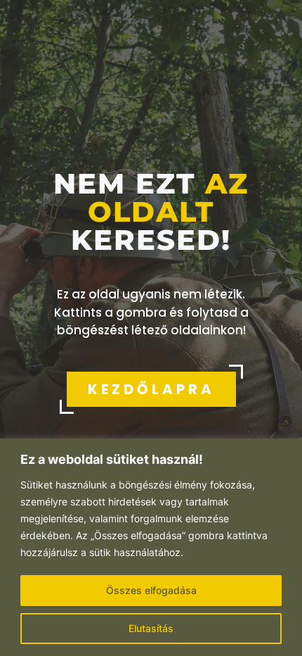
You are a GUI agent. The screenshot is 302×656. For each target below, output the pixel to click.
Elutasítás (151, 628)
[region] (151, 547)
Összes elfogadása (151, 590)
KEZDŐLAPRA (151, 389)
